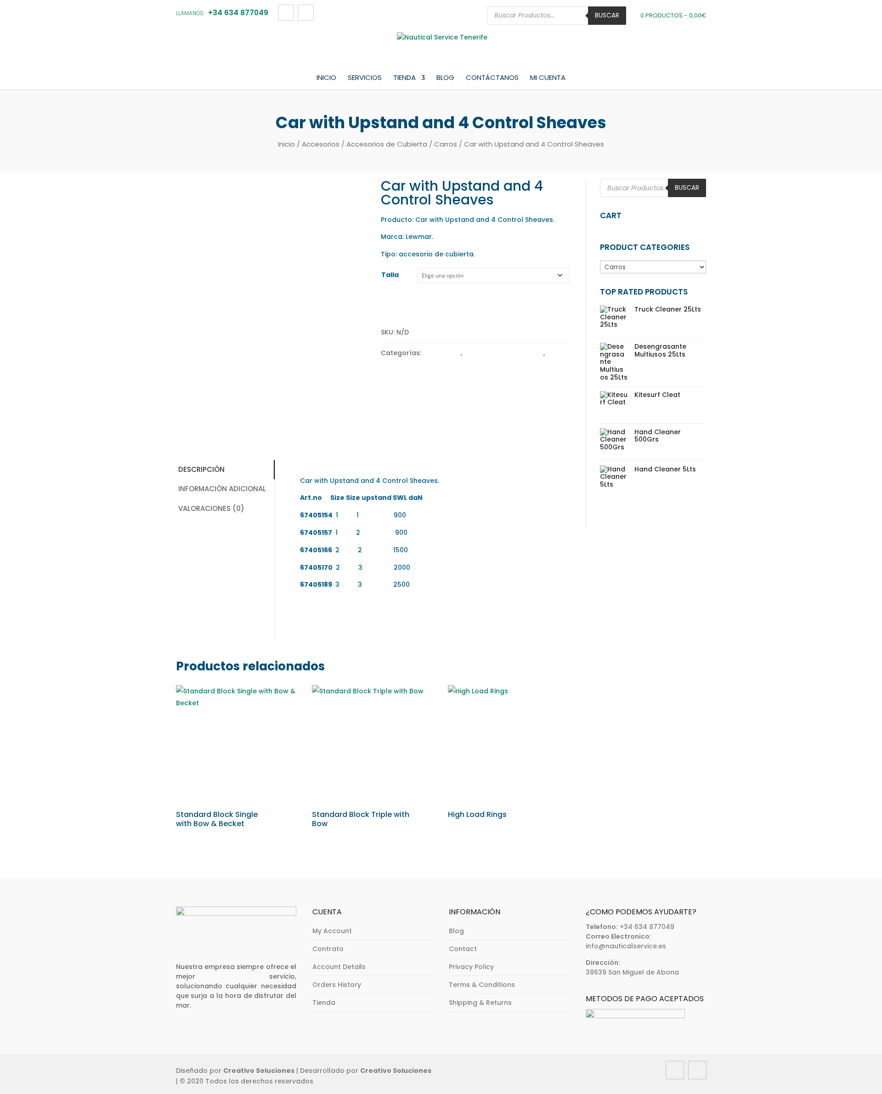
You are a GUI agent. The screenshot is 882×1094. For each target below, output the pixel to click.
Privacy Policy (471, 966)
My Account (332, 930)
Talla (390, 274)
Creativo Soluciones (258, 1070)
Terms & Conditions (482, 984)
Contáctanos (492, 78)
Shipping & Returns (480, 1002)
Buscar (607, 15)
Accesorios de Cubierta (386, 144)
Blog (445, 78)
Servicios (365, 78)
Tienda (404, 78)
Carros (445, 144)
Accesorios (320, 144)
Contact (463, 948)
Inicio (326, 78)
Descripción (201, 469)
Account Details (339, 966)
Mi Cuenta (547, 78)
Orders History (336, 984)
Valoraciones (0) (211, 508)
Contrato (328, 948)
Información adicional (222, 488)
